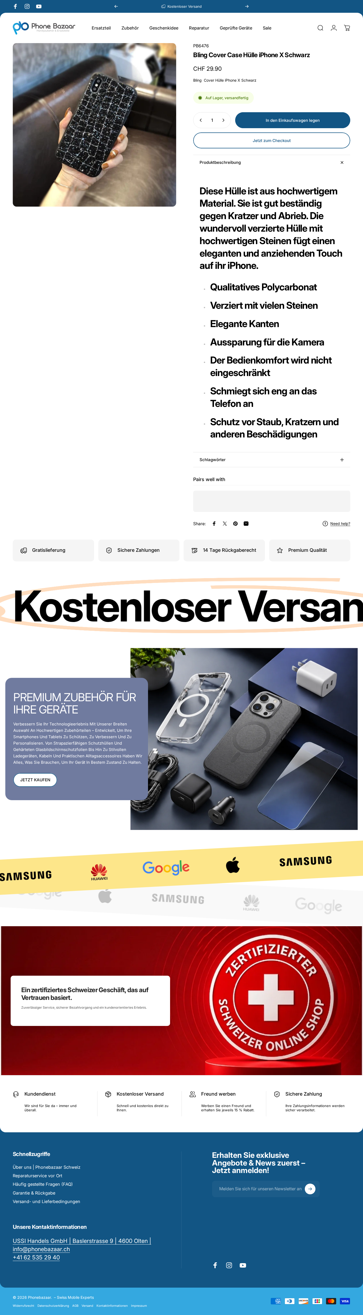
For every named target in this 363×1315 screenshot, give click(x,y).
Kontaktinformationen (112, 1306)
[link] (36, 1257)
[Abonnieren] (310, 1189)
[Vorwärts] (247, 6)
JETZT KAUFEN (35, 779)
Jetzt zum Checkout (272, 140)
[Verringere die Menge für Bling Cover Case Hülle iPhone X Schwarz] (199, 120)
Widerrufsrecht (23, 1306)
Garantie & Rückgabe (34, 1193)
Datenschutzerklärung (53, 1306)
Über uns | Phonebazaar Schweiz (47, 1167)
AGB (75, 1306)
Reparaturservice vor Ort (37, 1175)
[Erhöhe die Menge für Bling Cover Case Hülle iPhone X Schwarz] (224, 120)
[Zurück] (116, 6)
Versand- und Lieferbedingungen (46, 1201)
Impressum (139, 1306)
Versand (87, 1306)
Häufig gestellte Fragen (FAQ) (43, 1184)
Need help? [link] (340, 523)
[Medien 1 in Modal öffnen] (94, 125)
